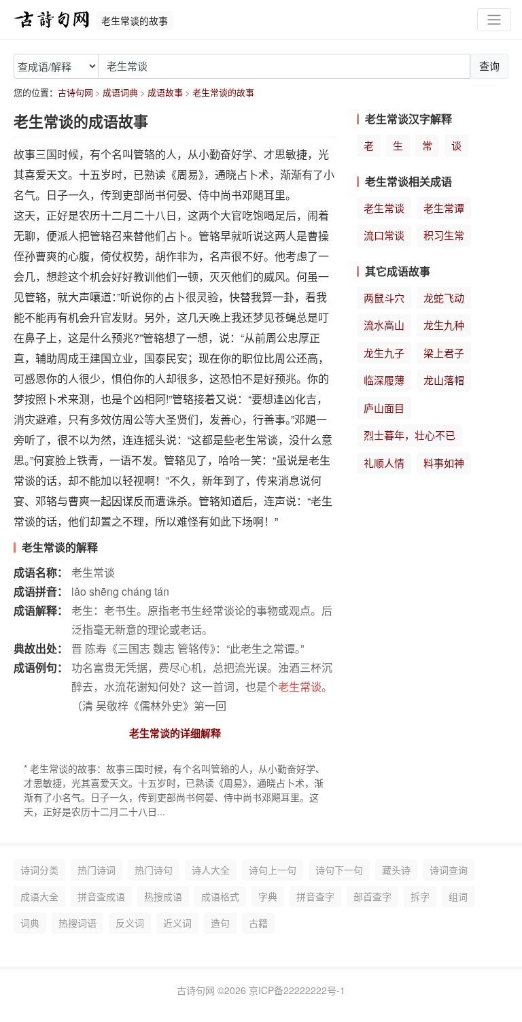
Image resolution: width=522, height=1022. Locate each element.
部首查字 (372, 896)
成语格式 (220, 896)
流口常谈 (384, 235)
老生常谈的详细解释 (175, 733)
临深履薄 (384, 380)
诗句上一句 (272, 869)
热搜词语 (77, 923)
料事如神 (443, 463)
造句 (220, 923)
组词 (458, 896)
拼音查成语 (101, 896)
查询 (489, 65)
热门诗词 (96, 869)
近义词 (177, 923)
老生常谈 (384, 208)
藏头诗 (396, 869)
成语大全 (39, 896)
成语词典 (120, 92)
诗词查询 (449, 869)
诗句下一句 (339, 869)
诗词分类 (39, 869)
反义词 (130, 923)
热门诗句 (154, 869)
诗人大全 (211, 869)
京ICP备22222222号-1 (297, 990)
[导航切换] (494, 20)
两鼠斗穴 (384, 297)
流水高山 (384, 325)
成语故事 (165, 92)
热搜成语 (163, 896)
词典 (29, 923)
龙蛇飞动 (443, 297)
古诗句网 (75, 92)
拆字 (420, 896)
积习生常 (443, 235)
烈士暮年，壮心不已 (409, 435)
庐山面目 (384, 408)
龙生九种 (443, 325)
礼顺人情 (384, 463)
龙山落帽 (443, 380)
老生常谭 (443, 208)
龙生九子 (384, 352)
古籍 (258, 923)
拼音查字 (315, 896)
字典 (267, 896)
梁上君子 (443, 352)
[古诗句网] (51, 20)
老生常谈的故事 (223, 92)
